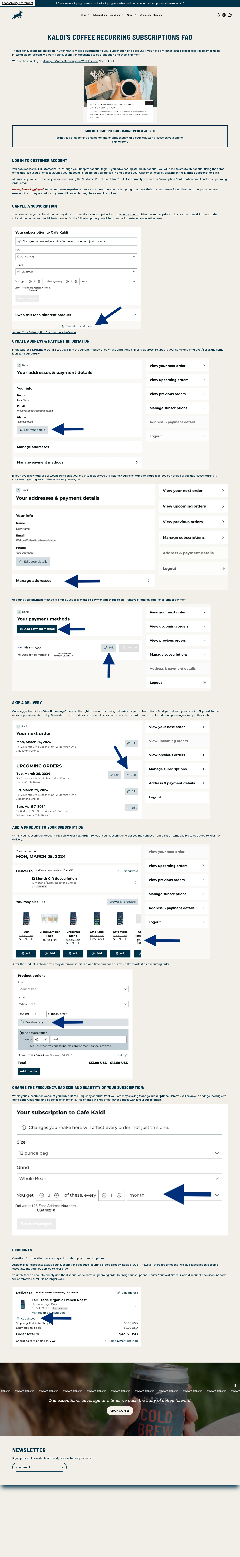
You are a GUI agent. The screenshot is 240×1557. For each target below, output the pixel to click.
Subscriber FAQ (22, 1501)
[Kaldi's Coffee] (17, 15)
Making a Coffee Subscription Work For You (70, 61)
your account (129, 214)
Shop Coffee (120, 1411)
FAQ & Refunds (21, 1496)
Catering (18, 1521)
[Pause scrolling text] (235, 1386)
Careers (17, 1491)
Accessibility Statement (17, 3)
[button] (218, 15)
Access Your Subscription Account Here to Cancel (44, 332)
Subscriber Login (22, 1532)
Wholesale (18, 1526)
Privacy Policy (21, 1506)
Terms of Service (22, 1516)
